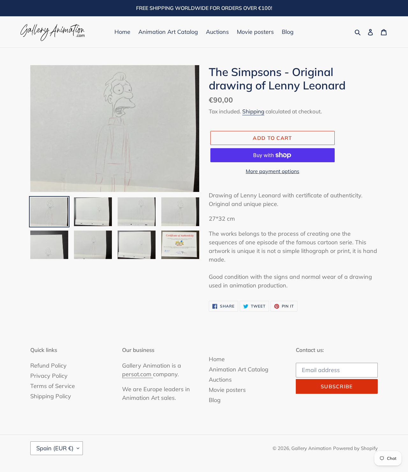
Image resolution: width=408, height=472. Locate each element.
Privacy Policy (49, 375)
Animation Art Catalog (238, 369)
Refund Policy (48, 365)
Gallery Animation (311, 448)
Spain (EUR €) (55, 448)
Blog (215, 400)
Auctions (220, 379)
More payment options (272, 171)
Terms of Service (52, 386)
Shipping (253, 111)
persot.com (137, 374)
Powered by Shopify (355, 448)
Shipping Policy (50, 396)
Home (217, 359)
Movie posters (227, 389)
